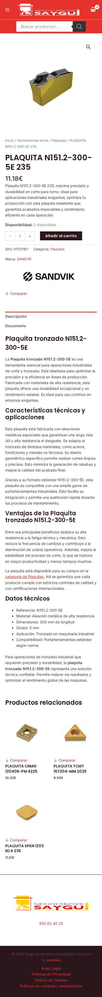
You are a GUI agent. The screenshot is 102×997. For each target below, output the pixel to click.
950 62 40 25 (51, 923)
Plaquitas (59, 140)
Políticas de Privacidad (51, 974)
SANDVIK (24, 259)
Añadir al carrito (61, 235)
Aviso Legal (51, 968)
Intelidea (53, 960)
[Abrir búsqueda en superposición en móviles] (51, 26)
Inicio (9, 140)
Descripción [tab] (16, 316)
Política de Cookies (51, 980)
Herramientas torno (32, 140)
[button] (88, 47)
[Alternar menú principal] (7, 9)
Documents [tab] (15, 326)
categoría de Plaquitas (24, 576)
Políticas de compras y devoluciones (51, 986)
